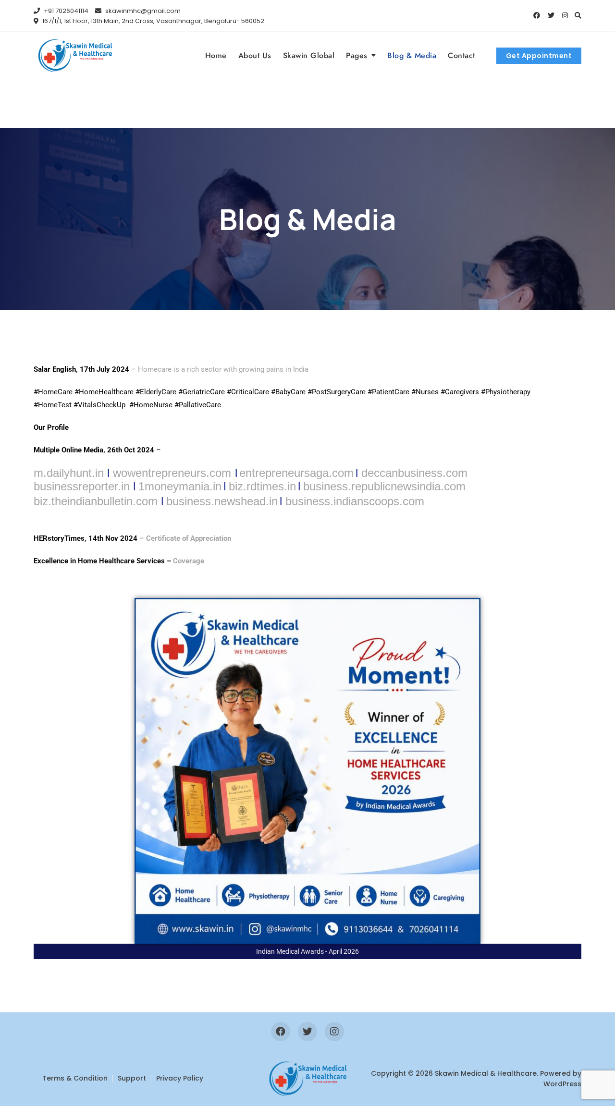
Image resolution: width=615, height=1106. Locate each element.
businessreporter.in (82, 486)
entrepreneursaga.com (296, 472)
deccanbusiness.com (414, 472)
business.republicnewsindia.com (384, 486)
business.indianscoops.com (354, 501)
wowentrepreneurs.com (172, 472)
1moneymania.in (179, 486)
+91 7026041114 (65, 10)
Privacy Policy (179, 1078)
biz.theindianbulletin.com (96, 501)
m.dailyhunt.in (69, 472)
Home (216, 55)
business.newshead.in (222, 501)
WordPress (562, 1084)
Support (132, 1078)
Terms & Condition (75, 1078)
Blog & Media (411, 55)
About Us (254, 55)
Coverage (188, 561)
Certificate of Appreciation (188, 538)
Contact (461, 55)
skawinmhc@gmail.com (142, 10)
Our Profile (51, 427)
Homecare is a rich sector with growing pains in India (224, 369)
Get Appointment (539, 56)
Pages (357, 55)
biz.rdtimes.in (262, 486)
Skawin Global (309, 55)
